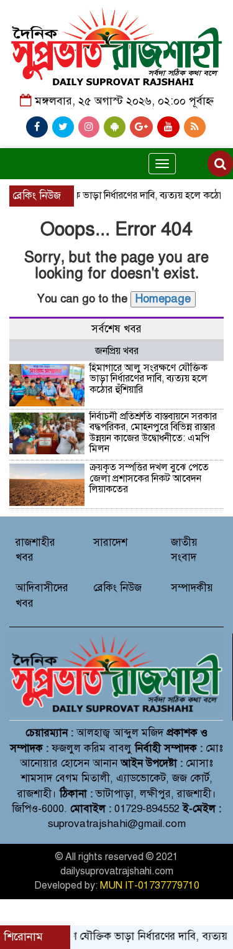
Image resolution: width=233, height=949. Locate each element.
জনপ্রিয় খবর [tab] (117, 351)
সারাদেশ (110, 542)
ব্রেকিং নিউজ (117, 587)
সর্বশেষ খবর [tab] (116, 328)
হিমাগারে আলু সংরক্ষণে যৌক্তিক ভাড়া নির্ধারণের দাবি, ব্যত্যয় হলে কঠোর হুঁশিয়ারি (148, 379)
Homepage (163, 299)
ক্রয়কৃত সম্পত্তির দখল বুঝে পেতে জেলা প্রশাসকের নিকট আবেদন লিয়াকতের (149, 478)
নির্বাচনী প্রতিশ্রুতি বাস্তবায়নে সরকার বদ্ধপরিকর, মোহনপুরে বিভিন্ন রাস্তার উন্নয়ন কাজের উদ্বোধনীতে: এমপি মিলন (153, 433)
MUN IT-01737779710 (149, 885)
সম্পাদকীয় (192, 587)
